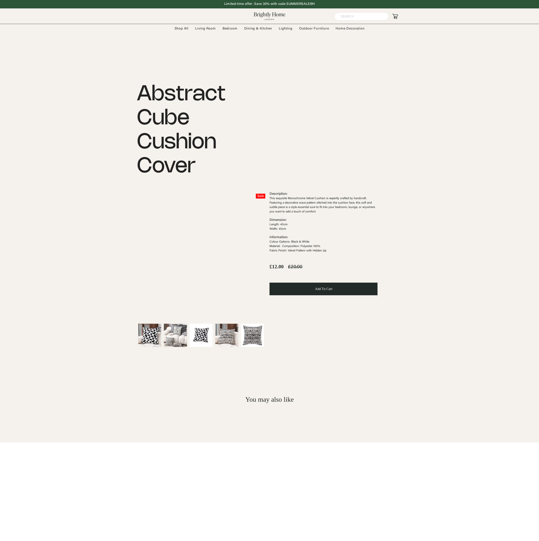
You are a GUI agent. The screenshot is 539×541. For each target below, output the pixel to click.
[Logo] (269, 16)
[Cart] (395, 16)
